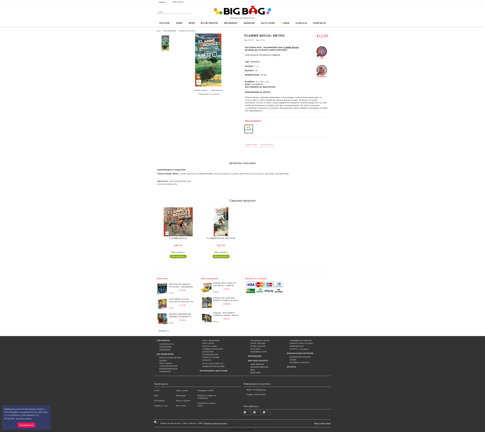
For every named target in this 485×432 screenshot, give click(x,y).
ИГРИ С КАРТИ (208, 343)
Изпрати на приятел (201, 90)
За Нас (157, 390)
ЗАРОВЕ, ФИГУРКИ (257, 343)
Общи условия (182, 390)
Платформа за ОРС (205, 390)
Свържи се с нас (161, 406)
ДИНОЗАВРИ (255, 373)
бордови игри (251, 144)
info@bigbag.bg (259, 390)
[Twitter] (319, 2)
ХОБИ (286, 23)
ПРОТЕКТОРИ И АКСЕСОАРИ (213, 371)
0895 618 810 (178, 2)
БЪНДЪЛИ (249, 23)
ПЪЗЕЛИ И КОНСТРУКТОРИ (300, 353)
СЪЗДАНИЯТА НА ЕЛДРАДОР (301, 340)
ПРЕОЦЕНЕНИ (164, 350)
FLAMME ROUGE (178, 238)
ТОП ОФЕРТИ (210, 23)
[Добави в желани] (326, 121)
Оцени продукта (216, 90)
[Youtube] (262, 400)
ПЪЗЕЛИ (293, 360)
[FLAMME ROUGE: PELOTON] (221, 221)
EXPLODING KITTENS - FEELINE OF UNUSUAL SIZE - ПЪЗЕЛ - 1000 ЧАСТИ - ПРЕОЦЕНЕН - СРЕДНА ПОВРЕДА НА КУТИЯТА (182, 300)
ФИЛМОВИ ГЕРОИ (297, 346)
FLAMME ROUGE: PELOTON (221, 238)
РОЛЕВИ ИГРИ (165, 372)
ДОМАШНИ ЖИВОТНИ (259, 367)
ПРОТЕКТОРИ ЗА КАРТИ (259, 340)
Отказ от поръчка (183, 401)
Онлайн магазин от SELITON (242, 429)
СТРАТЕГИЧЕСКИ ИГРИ (168, 366)
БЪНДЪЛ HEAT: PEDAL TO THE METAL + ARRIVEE (225, 284)
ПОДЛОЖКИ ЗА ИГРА (258, 352)
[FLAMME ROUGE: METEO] (208, 86)
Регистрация (159, 401)
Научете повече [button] (24, 418)
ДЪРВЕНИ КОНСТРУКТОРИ (300, 357)
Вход (156, 396)
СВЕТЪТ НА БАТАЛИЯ (210, 357)
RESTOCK (291, 367)
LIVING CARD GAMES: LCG (212, 363)
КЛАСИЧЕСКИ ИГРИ (210, 354)
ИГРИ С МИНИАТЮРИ (211, 340)
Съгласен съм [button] (26, 425)
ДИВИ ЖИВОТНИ (257, 364)
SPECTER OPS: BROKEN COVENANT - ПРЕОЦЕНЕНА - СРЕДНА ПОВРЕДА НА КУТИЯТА (182, 285)
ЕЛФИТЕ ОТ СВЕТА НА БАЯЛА (301, 343)
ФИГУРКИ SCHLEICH (258, 361)
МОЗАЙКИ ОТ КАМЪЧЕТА (300, 362)
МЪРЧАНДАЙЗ (254, 356)
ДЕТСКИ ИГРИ (207, 352)
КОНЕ (252, 370)
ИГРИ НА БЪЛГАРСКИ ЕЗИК (170, 358)
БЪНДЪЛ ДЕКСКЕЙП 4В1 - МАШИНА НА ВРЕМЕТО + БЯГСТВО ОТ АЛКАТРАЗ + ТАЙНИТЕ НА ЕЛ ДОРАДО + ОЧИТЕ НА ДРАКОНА (181, 315)
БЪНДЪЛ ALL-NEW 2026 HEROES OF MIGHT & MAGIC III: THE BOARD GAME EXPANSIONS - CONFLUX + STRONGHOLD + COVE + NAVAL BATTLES (226, 299)
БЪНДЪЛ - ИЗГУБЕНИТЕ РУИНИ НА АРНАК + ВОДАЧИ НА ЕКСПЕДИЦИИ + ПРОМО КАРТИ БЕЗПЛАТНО (226, 314)
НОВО (179, 23)
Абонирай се (164, 331)
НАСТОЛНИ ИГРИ (169, 31)
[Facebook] (315, 2)
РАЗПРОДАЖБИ (165, 347)
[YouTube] (326, 2)
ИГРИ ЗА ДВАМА (166, 363)
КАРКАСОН (206, 360)
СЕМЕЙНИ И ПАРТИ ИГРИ (187, 31)
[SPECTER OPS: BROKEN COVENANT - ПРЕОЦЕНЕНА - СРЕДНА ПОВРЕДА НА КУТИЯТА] (162, 289)
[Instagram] (323, 2)
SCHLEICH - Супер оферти (299, 349)
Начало (159, 31)
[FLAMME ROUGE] (178, 221)
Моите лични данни (322, 423)
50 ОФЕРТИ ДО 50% (166, 344)
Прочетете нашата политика (215, 423)
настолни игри (267, 144)
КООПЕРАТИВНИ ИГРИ (168, 369)
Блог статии (181, 406)
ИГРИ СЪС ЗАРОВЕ (209, 346)
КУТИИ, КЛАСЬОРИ (258, 346)
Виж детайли (178, 256)
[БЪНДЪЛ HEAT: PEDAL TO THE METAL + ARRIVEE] (206, 287)
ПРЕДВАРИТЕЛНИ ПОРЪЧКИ (213, 366)
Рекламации (181, 396)
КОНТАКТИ (319, 23)
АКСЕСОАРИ (268, 23)
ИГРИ (192, 23)
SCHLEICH (301, 23)
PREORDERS (230, 23)
